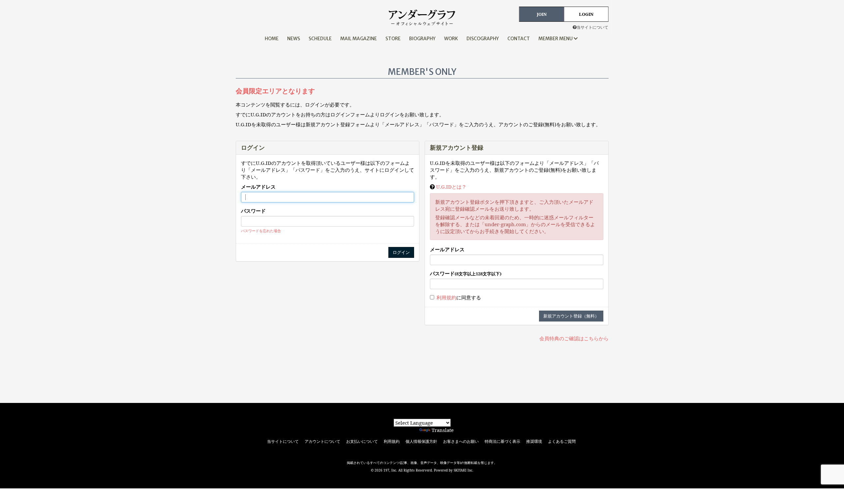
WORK (451, 39)
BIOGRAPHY (422, 39)
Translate (443, 430)
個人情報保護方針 (421, 441)
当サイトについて (592, 27)
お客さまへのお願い (461, 441)
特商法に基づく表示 (502, 441)
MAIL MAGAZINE (358, 39)
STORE (393, 39)
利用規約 (446, 297)
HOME (272, 39)
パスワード (253, 210)
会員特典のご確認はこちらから (574, 338)
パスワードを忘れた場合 (261, 230)
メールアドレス (258, 186)
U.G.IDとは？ (451, 186)
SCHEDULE (320, 39)
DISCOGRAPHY (483, 39)
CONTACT (518, 39)
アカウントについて (322, 441)
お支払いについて (362, 441)
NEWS (293, 39)
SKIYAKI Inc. (463, 470)
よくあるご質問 (562, 441)
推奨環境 (534, 441)
